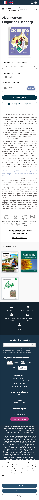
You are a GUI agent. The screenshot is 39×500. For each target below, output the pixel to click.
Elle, (16, 447)
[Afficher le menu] (3, 9)
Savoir (13, 205)
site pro (31, 459)
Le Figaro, (11, 447)
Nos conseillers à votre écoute (19, 328)
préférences (20, 478)
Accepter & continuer (19, 486)
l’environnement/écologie (11, 207)
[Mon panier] (35, 2)
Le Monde (21, 447)
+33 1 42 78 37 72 (15, 225)
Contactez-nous (19, 414)
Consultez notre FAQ (19, 237)
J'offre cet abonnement (21, 104)
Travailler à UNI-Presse (19, 386)
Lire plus (28, 352)
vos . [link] (13, 478)
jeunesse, (30, 442)
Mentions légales (19, 403)
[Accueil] (11, 9)
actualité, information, (20, 442)
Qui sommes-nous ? (19, 378)
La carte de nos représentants (19, 381)
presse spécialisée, (23, 444)
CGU (19, 397)
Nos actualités (19, 419)
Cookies (19, 400)
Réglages (19, 496)
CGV (19, 395)
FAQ (19, 411)
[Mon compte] (32, 2)
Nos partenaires (19, 383)
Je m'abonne (19, 97)
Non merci (19, 491)
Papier (10, 77)
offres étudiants (21, 457)
